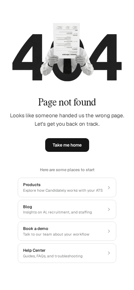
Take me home (67, 145)
